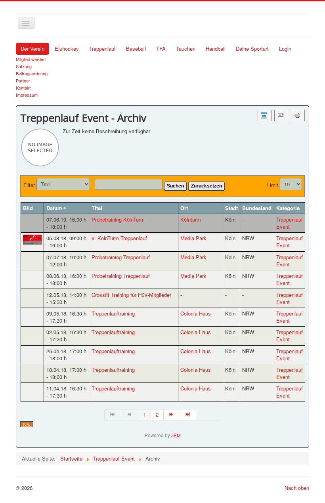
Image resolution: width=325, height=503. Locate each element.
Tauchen (185, 48)
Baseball (136, 48)
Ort (184, 208)
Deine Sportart (252, 48)
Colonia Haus (195, 313)
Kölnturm (190, 219)
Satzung (24, 66)
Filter (29, 185)
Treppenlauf (102, 48)
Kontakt (23, 87)
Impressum (27, 95)
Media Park (193, 238)
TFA (161, 48)
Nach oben (297, 488)
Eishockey (67, 48)
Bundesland (256, 208)
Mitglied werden (31, 59)
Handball (216, 48)
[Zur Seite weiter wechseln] (172, 414)
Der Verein (32, 48)
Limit (272, 185)
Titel (97, 208)
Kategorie (288, 208)
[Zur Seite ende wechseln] (188, 414)
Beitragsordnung (32, 73)
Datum (54, 208)
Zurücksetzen (206, 186)
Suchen (175, 186)
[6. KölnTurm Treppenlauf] (32, 239)
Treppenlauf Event (289, 223)
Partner (23, 80)
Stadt (231, 208)
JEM (176, 435)
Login (285, 48)
